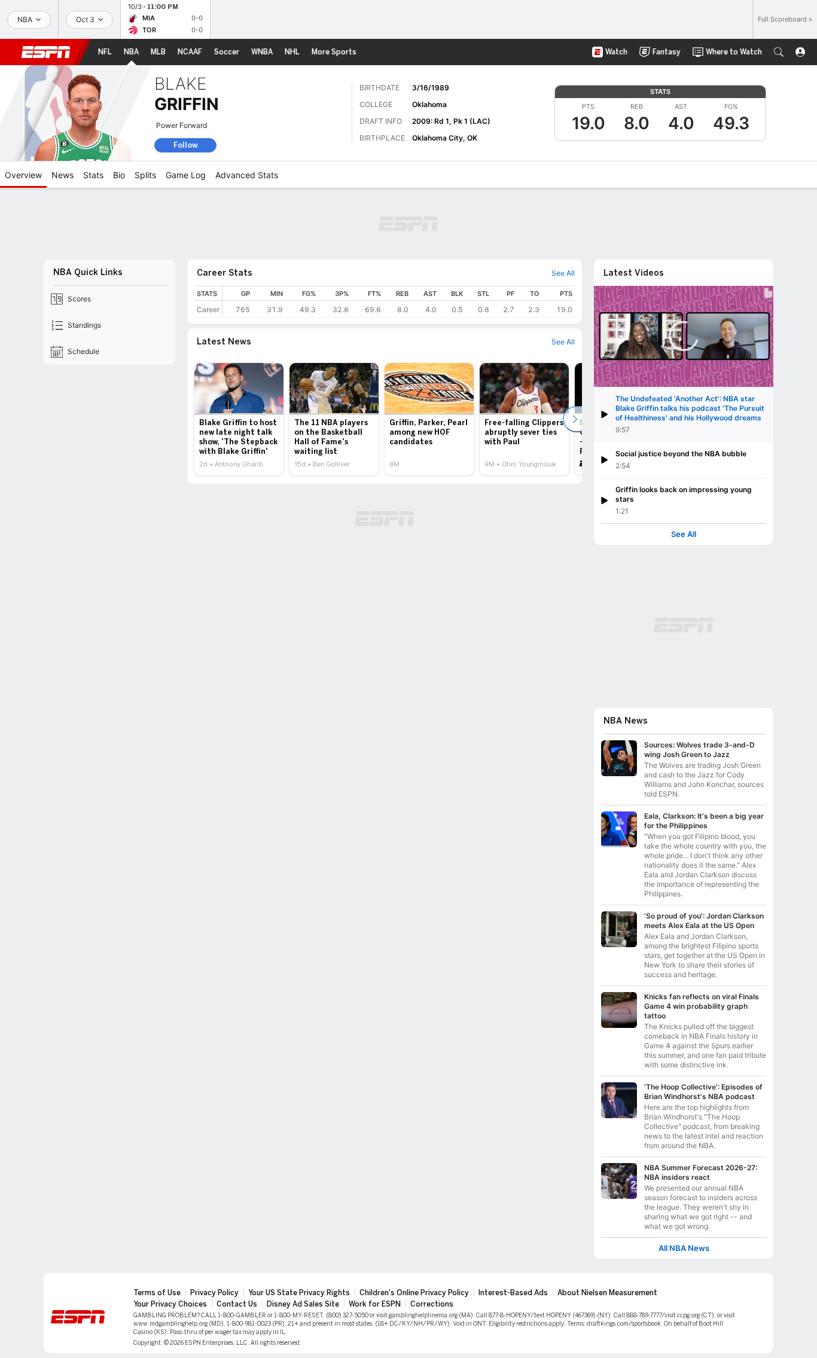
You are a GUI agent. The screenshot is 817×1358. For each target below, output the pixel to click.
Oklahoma (429, 104)
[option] (238, 419)
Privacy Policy (214, 1293)
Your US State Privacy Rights (299, 1293)
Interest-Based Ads (513, 1293)
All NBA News (684, 1248)
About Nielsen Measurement (607, 1293)
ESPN (46, 52)
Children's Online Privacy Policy (414, 1293)
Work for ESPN (375, 1304)
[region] (398, 302)
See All (683, 534)
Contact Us (237, 1304)
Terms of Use (157, 1293)
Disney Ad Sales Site (303, 1304)
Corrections (431, 1304)
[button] (779, 52)
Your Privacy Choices (170, 1304)
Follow (185, 145)
